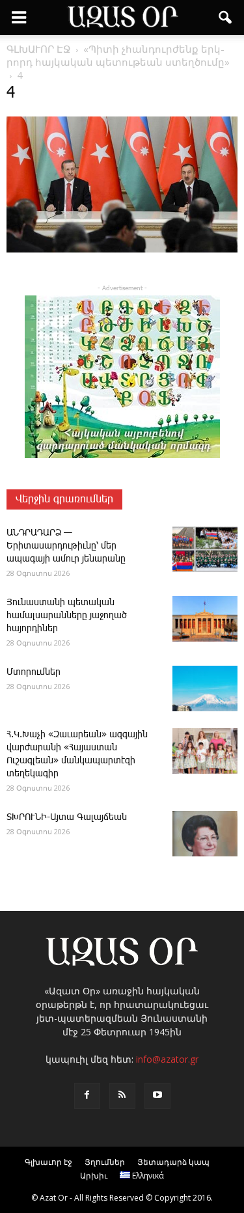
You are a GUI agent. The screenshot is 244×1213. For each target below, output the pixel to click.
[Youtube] (157, 1096)
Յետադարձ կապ (173, 1161)
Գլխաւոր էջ (48, 1161)
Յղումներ (105, 1161)
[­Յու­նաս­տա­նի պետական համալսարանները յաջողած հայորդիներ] (204, 619)
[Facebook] (87, 1096)
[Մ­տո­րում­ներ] (204, 688)
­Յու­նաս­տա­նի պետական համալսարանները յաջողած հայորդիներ (67, 615)
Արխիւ (93, 1175)
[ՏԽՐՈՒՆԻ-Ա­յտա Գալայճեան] (204, 833)
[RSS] (122, 1096)
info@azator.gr (167, 1059)
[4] (122, 249)
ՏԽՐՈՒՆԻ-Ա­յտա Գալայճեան (67, 817)
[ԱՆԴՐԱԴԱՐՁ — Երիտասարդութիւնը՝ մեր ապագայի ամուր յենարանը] (204, 549)
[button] (226, 17)
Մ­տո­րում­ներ (34, 672)
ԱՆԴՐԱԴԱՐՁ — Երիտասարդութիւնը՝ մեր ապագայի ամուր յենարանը (66, 546)
